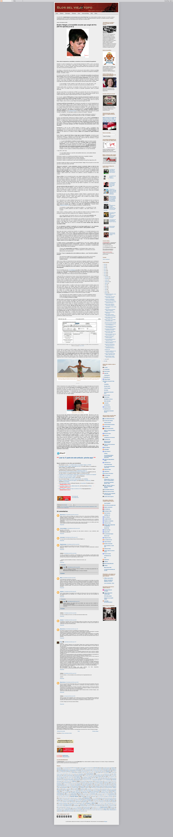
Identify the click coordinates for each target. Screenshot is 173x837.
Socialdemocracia (60, 507)
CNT (71, 774)
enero (106, 359)
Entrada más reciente (61, 731)
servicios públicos (60, 804)
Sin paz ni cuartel (107, 553)
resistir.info (106, 403)
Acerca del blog (85, 13)
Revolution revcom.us (108, 399)
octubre (106, 280)
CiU (68, 774)
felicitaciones (113, 782)
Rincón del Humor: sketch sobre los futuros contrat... (110, 357)
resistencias (107, 801)
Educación (69, 781)
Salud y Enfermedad (108, 803)
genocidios (68, 785)
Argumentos (106, 559)
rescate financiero (91, 801)
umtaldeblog (85, 479)
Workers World (107, 395)
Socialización (83, 805)
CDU (82, 772)
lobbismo (82, 790)
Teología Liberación (73, 807)
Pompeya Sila (107, 349)
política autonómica (103, 798)
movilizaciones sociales (94, 792)
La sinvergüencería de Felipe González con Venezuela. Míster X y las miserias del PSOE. (110, 207)
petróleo (73, 798)
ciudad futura (106, 471)
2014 (105, 273)
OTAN (82, 796)
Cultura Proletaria (107, 541)
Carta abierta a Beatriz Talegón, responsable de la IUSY (70, 466)
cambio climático (91, 771)
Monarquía (85, 792)
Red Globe (106, 390)
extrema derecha (100, 782)
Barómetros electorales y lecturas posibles (109, 337)
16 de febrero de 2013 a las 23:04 (73, 567)
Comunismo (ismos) (99, 774)
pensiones (66, 798)
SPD (115, 805)
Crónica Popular (107, 388)
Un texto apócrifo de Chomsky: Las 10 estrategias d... (110, 324)
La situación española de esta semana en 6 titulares (110, 351)
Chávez (96, 772)
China (105, 772)
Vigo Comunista (107, 513)
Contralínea (106, 384)
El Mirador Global (107, 469)
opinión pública (66, 796)
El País (85, 781)
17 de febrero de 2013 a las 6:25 (70, 591)
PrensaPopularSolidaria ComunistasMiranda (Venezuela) (108, 456)
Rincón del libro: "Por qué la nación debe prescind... (110, 297)
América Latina (79, 768)
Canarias (102, 771)
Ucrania (68, 808)
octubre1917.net (107, 462)
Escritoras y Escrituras (108, 473)
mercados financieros (104, 791)
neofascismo (66, 795)
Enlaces (61, 13)
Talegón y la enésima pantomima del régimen (68, 480)
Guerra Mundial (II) (74, 786)
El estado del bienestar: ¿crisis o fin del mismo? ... (110, 295)
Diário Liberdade (107, 401)
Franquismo (89, 783)
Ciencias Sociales (60, 774)
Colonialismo (81, 774)
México (115, 791)
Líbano (58, 790)
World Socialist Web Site (108, 563)
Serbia (114, 803)
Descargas (67, 13)
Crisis (62, 506)
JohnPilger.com (107, 515)
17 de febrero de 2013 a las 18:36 (70, 613)
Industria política (78, 506)
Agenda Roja (106, 527)
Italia (74, 789)
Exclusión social (85, 782)
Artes (105, 770)
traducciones (104, 807)
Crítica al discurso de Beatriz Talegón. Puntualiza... (110, 310)
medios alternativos (84, 791)
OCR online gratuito (108, 596)
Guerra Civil (108, 785)
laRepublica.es (107, 377)
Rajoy (113, 800)
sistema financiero (97, 804)
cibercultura (113, 772)
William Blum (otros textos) (69, 811)
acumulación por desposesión (87, 767)
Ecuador (64, 781)
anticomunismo (106, 768)
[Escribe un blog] (71, 505)
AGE (104, 767)
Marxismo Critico (107, 433)
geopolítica (73, 785)
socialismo (76, 805)
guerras (82, 786)
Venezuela (110, 808)
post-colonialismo (88, 799)
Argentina (88, 770)
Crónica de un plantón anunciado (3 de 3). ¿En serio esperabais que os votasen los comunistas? (112, 192)
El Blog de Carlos (107, 537)
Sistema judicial (104, 804)
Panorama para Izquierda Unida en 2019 (112, 233)
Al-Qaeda (113, 767)
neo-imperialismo (111, 793)
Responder (62, 524)
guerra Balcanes (102, 785)
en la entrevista (72, 269)
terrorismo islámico (86, 807)
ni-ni (85, 795)
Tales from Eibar (107, 529)
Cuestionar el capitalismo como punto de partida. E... (110, 300)
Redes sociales (67, 801)
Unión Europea (86, 808)
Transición (113, 807)
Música (80, 793)
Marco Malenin (107, 447)
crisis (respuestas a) (111, 776)
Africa (100, 767)
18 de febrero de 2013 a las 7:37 (70, 641)
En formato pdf (75, 496)
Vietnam (77, 809)
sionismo (87, 804)
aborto (80, 767)
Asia (108, 770)
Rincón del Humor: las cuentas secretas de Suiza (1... (110, 302)
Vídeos (115, 808)
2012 (105, 361)
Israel (69, 789)
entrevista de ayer (72, 110)
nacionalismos (93, 793)
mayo (106, 287)
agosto (106, 283)
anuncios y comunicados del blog (72, 770)
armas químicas (94, 770)
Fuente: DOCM (81, 345)
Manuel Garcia (63, 514)
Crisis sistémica (65, 506)
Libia (62, 790)
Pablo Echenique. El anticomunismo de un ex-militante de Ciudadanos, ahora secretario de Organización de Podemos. (110, 199)
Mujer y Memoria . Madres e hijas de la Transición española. (109, 486)
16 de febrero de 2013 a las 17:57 (71, 537)
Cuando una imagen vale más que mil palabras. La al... (110, 335)
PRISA (59, 800)
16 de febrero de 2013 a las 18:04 (73, 544)
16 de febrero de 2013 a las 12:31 (73, 528)
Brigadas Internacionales (83, 771)
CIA (108, 772)
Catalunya (73, 772)
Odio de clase (106, 535)
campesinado (97, 771)
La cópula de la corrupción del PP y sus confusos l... (110, 342)
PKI (77, 798)
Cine (65, 774)
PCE (115, 796)
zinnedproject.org (107, 555)
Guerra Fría (114, 785)
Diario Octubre (107, 371)
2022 (105, 264)
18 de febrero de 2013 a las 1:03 (72, 628)
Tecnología (67, 807)
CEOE (89, 772)
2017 (105, 269)
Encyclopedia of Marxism (109, 489)
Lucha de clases (88, 790)
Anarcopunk (62, 537)
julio (106, 284)
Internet (103, 787)
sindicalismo (82, 804)
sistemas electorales (111, 804)
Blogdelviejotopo (63, 544)
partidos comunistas (108, 796)
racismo (109, 800)
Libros (65, 790)
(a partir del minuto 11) (64, 205)
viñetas (81, 809)
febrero (106, 292)
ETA (76, 782)
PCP (62, 798)
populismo (76, 799)
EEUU (74, 781)
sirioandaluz (106, 449)
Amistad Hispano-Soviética (109, 424)
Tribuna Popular (107, 379)
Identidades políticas (72, 506)
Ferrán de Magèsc (63, 528)
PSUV (98, 800)
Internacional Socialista (85, 506)
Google (92, 785)
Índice (96, 13)
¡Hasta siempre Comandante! (112, 227)
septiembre (107, 281)
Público (90, 485)
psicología (85, 800)
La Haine (106, 367)
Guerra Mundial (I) (67, 786)
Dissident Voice (107, 386)
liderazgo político (71, 790)
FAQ (92, 13)
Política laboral (110, 798)
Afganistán (96, 767)
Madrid (99, 790)
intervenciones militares (111, 787)
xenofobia (77, 811)
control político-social (99, 775)
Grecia (96, 785)
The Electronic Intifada (108, 420)
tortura (93, 807)
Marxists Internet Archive (109, 491)
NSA (97, 795)
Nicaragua (89, 795)
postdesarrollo (95, 799)
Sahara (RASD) (100, 803)
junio (106, 286)
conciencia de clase (108, 774)
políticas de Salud (62, 799)
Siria (91, 804)
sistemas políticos (60, 805)
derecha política (78, 778)
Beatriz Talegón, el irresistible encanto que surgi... (110, 318)
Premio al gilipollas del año (111, 799)
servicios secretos (68, 804)
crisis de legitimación (61, 777)
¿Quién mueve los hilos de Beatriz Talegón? (67, 476)
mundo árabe (73, 793)
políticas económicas (70, 799)
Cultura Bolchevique (108, 464)
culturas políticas (105, 777)
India (70, 787)
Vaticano (105, 808)
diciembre (107, 276)
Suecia (59, 807)
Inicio (57, 13)
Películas (74, 13)
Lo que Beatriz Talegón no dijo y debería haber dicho (69, 485)
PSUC (94, 800)
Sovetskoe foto (107, 439)
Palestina (94, 796)
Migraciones (60, 792)
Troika (58, 808)
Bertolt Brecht (63, 771)
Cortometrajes (84, 776)
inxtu (105, 557)
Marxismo (68, 791)
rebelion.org (88, 480)
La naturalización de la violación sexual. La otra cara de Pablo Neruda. (112, 184)
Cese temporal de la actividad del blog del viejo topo (112, 220)
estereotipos (73, 782)
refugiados (73, 801)
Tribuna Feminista (107, 422)
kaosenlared (66, 481)
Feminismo (59, 783)
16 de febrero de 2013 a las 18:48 (70, 553)
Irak (59, 789)
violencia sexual (99, 809)
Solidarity (106, 561)
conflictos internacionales (68, 775)
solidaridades (111, 805)
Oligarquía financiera (112, 795)
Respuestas (63, 564)
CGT (93, 772)
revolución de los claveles (74, 803)
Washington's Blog (107, 511)
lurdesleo (62, 591)
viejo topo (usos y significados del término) (66, 809)
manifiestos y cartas (105, 790)
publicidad (101, 800)
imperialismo (64, 787)
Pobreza (80, 798)
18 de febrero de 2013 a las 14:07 (70, 673)
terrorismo (79, 807)
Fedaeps (105, 453)
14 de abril (59, 767)
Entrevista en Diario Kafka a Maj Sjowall (110, 313)
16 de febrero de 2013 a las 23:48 (69, 577)
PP (99, 799)
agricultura (108, 767)
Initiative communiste (108, 507)
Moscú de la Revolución (108, 428)
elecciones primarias (107, 781)
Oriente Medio (74, 796)
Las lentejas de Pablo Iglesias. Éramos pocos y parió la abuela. (112, 171)
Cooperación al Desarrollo (62, 776)
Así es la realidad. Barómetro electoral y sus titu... (110, 340)
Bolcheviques (106, 397)
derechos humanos (86, 778)
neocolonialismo (60, 795)
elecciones (90, 781)
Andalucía (99, 768)
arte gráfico (100, 770)
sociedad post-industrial (91, 805)
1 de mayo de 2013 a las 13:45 (69, 696)
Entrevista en (82, 470)
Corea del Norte (70, 776)
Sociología (106, 805)
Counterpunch (107, 375)
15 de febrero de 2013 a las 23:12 (72, 514)
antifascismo (114, 768)
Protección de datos (78, 800)
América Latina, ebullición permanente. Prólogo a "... (110, 305)
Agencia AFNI (106, 531)
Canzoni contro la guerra (109, 496)
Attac (111, 770)
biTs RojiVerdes (107, 509)
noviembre (107, 278)
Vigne (64, 567)
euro (79, 782)
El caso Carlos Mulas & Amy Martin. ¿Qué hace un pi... (110, 354)
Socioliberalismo (66, 507)
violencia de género (92, 809)
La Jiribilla (106, 477)
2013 (105, 275)
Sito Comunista (107, 475)
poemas (93, 798)
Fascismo (106, 782)
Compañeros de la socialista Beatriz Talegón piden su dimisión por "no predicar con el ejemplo (77, 474)
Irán (63, 789)
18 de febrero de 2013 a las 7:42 (73, 601)
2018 (105, 267)
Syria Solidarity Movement (109, 418)
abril (106, 289)
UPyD (93, 808)
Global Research (107, 408)
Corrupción (77, 776)
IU (77, 789)
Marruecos (63, 791)
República (84, 801)
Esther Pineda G (107, 451)
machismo (94, 790)
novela (94, 795)
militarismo (66, 792)
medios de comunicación (93, 791)
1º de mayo (64, 767)
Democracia (59, 778)
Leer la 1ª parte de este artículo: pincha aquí (76, 458)
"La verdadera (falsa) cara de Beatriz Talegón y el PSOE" (80, 464)
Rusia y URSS (90, 803)
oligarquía (105, 795)
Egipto (81, 781)
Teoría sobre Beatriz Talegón (64, 483)
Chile (101, 772)
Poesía (97, 798)
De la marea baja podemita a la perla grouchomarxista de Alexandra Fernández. (112, 215)
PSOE (96, 506)
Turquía (64, 808)
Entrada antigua (95, 731)
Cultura (99, 777)
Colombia (75, 774)
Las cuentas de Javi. (108, 539)
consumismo (87, 775)
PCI (59, 798)
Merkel (111, 791)
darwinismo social (112, 777)
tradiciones (97, 807)
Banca (115, 770)
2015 (105, 272)
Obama (101, 795)
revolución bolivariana (63, 803)
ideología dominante (108, 786)
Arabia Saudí (83, 770)
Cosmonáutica (90, 776)
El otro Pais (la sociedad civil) (109, 505)
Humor (91, 786)
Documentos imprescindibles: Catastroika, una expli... (110, 329)
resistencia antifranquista (100, 801)
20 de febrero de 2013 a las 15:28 (72, 682)
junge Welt (106, 373)
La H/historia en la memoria (109, 437)
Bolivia (69, 771)
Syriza (63, 807)
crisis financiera (69, 777)
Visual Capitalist (107, 503)
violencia (86, 809)
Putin (106, 800)
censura (85, 772)
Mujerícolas (106, 435)
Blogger (105, 821)
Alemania (59, 768)
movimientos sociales (105, 792)
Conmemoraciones (78, 775)
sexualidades (76, 804)
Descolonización (107, 778)
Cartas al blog (68, 772)
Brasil (73, 771)
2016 (105, 270)
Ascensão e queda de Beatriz (75, 479)
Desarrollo (100, 778)
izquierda (83, 789)
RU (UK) (82, 803)
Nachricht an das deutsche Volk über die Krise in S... (110, 345)
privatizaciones (64, 800)
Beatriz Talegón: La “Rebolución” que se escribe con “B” (70, 488)
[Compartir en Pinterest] (75, 505)
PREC (104, 799)
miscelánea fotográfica (75, 792)
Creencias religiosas (98, 776)
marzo (106, 291)
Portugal (81, 799)
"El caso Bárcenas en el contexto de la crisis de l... (110, 347)
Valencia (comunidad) (98, 808)
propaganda (71, 800)
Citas (79, 13)
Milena (61, 577)
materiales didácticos (75, 791)
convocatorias (114, 775)
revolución (114, 801)
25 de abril (70, 767)
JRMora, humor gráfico (108, 578)
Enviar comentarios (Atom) (67, 733)
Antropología (60, 770)
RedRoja (105, 565)
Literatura (77, 790)
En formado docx (75, 497)
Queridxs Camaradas (108, 543)
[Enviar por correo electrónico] (69, 505)
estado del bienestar (65, 782)
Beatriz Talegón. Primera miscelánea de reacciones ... (110, 315)
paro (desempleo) (100, 796)
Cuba (94, 777)
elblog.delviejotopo (66, 756)
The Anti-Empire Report (108, 533)
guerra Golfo (60, 786)
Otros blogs (88, 796)
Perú (70, 798)
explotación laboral (92, 782)
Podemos (86, 798)
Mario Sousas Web (107, 567)
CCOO (78, 772)
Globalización (78, 785)
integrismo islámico (85, 787)
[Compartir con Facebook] (73, 505)
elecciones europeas (99, 781)
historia (87, 786)
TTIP (61, 808)
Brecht (77, 771)
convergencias (107, 775)
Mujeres (62, 793)
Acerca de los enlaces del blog (110, 322)
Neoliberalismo (91, 506)
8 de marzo (75, 767)
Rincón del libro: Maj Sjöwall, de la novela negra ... (110, 332)
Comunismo (89, 774)
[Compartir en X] (72, 505)
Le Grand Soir (106, 369)
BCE (59, 771)
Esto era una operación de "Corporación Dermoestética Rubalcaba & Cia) (73, 471)
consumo (91, 775)
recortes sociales (59, 801)
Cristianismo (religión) (87, 777)
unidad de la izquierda (77, 808)
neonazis (81, 795)
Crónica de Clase (107, 522)
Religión (78, 801)
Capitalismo (107, 771)
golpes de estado (86, 785)
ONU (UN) (60, 796)
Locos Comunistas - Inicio (109, 583)
